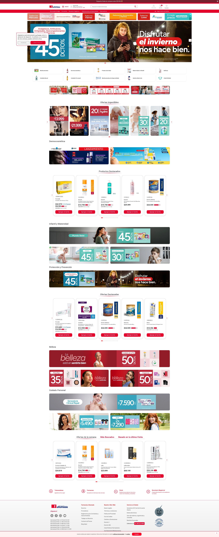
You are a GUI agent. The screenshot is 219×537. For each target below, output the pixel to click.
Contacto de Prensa (86, 521)
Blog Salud (84, 524)
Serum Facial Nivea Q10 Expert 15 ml (155, 324)
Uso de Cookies (108, 516)
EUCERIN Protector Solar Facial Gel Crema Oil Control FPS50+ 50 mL (86, 202)
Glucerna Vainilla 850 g (129, 324)
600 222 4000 (140, 523)
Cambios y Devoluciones (110, 519)
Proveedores (84, 511)
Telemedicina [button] (103, 11)
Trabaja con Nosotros (87, 518)
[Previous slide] (47, 122)
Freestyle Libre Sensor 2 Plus (61, 200)
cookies (128, 534)
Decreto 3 (106, 522)
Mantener (23, 42)
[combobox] (114, 6)
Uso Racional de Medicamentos (112, 530)
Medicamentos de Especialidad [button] (90, 11)
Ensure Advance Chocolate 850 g (108, 324)
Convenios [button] (64, 11)
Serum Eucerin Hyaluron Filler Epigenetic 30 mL (153, 467)
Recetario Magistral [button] (74, 11)
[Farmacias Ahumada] (54, 6)
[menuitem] (162, 11)
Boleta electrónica (132, 512)
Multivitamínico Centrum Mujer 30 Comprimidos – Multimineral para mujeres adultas (85, 325)
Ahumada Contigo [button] (55, 11)
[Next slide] (171, 122)
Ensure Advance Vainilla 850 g (153, 201)
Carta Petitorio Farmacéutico (112, 528)
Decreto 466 (107, 525)
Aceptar (137, 534)
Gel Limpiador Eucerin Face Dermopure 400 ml (107, 202)
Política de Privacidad (110, 513)
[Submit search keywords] (135, 6)
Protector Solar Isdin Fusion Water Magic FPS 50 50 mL (108, 468)
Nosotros (83, 508)
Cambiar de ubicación (78, 7)
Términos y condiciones (110, 511)
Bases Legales (108, 508)
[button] (154, 7)
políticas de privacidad (118, 534)
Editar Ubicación (38, 42)
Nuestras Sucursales (132, 520)
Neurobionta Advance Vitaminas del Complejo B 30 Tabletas (63, 468)
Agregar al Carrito (63, 212)
